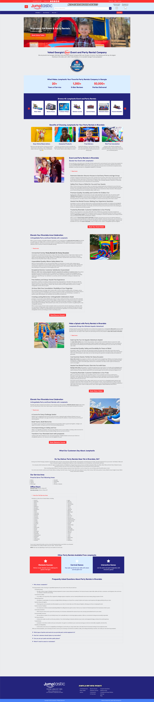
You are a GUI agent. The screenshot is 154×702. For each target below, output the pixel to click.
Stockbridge (56, 481)
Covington (36, 522)
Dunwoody (36, 531)
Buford (35, 510)
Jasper (69, 500)
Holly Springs (37, 539)
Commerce (36, 518)
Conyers (35, 519)
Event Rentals (46, 12)
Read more (74, 171)
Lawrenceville (70, 504)
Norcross (69, 517)
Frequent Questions (105, 688)
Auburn (35, 505)
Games (81, 692)
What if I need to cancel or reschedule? (44, 641)
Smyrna (69, 526)
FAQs (115, 1)
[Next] (125, 108)
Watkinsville (70, 537)
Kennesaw (70, 502)
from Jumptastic (78, 359)
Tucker (69, 535)
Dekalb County (109, 470)
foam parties (47, 301)
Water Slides (83, 690)
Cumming (36, 523)
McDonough (32, 484)
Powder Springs (71, 520)
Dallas (35, 526)
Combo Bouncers (84, 688)
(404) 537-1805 (38, 1)
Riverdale (56, 480)
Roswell (69, 523)
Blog (101, 695)
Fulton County (90, 470)
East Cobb (36, 532)
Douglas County (115, 470)
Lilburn (69, 506)
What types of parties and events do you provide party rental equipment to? (54, 632)
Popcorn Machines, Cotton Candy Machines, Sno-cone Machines (79, 463)
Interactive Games (58, 466)
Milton (69, 513)
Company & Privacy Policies (106, 692)
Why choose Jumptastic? (40, 584)
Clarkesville (36, 514)
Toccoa (69, 533)
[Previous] (29, 108)
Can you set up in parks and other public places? (47, 638)
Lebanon (69, 505)
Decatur (32, 481)
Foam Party (74, 468)
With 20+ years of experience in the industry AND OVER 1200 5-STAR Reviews (86, 211)
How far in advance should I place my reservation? (47, 635)
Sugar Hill (70, 531)
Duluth (35, 530)
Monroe (69, 514)
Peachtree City (70, 518)
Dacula (35, 524)
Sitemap (102, 694)
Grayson (36, 537)
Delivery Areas (103, 690)
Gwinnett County (63, 470)
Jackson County (102, 470)
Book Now (119, 12)
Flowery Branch (37, 535)
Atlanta (31, 480)
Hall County (77, 470)
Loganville (70, 509)
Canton (35, 511)
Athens (35, 502)
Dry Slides (99, 464)
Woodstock (70, 540)
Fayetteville (36, 533)
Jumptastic (54, 240)
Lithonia (32, 482)
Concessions (93, 692)
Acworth (35, 500)
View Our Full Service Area (40, 495)
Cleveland (36, 517)
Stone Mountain (71, 530)
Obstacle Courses (117, 464)
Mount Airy (70, 515)
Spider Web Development (116, 700)
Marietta (69, 510)
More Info (54, 12)
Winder (69, 539)
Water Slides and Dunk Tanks (108, 464)
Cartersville (36, 513)
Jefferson (69, 501)
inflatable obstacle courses (65, 435)
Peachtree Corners (71, 519)
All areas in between (58, 484)
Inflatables (37, 12)
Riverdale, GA (88, 163)
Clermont (36, 515)
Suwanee (69, 532)
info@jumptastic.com (56, 691)
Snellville (69, 527)
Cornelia (35, 520)
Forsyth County (71, 470)
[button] (38, 35)
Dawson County (83, 470)
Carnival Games (96, 463)
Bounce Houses (77, 464)
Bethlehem (36, 506)
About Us (111, 1)
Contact (119, 1)
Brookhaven (36, 509)
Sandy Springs (70, 524)
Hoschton (36, 540)
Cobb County (96, 470)
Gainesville (36, 536)
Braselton (36, 508)
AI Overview (93, 694)
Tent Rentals (115, 461)
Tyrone (55, 482)
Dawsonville (36, 527)
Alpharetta (36, 501)
